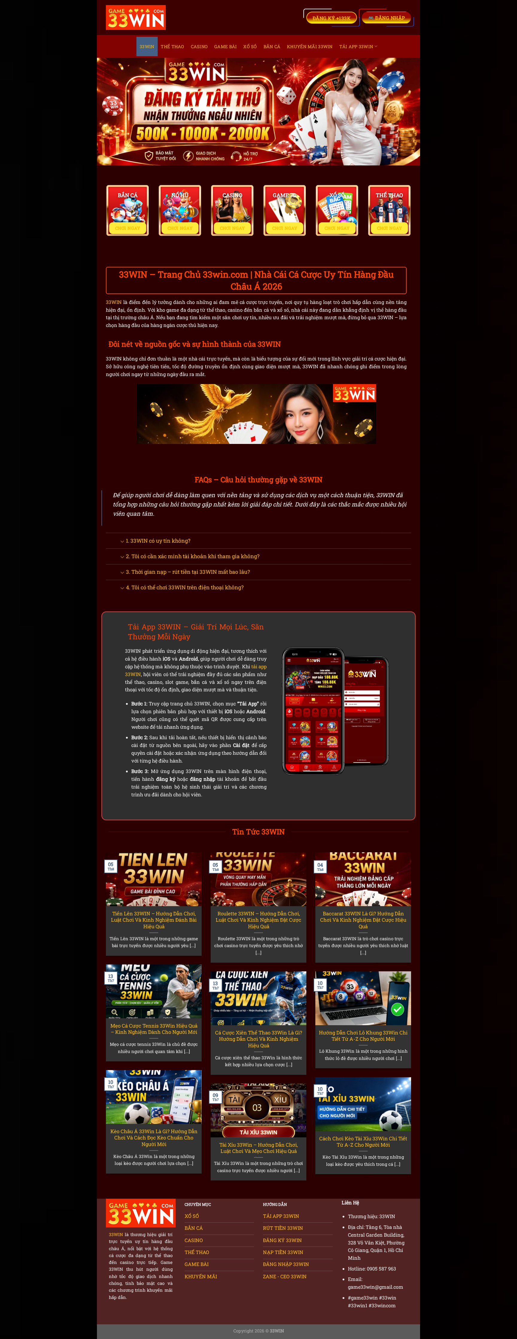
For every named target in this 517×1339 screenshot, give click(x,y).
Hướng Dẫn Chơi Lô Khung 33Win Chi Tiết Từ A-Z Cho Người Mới (363, 1035)
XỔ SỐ (250, 46)
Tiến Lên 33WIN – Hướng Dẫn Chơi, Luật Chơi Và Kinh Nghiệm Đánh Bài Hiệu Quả (154, 920)
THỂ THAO (172, 46)
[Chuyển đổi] (122, 541)
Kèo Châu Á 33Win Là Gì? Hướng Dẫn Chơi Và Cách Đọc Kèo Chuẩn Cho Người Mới (153, 1138)
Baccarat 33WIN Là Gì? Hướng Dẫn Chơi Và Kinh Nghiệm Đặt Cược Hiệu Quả (363, 920)
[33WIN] (136, 17)
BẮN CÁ (272, 46)
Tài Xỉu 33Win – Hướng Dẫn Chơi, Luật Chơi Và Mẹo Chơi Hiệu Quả (258, 1148)
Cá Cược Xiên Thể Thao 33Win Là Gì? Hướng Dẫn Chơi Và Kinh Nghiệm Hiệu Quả (258, 1039)
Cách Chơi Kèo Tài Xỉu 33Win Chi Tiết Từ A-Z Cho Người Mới (363, 1141)
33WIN (147, 46)
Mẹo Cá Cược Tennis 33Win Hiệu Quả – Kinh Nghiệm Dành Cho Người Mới (153, 1028)
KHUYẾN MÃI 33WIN (310, 46)
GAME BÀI (225, 46)
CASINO (199, 46)
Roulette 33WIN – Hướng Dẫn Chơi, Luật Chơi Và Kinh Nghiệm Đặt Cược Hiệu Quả (258, 920)
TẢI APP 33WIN (356, 46)
